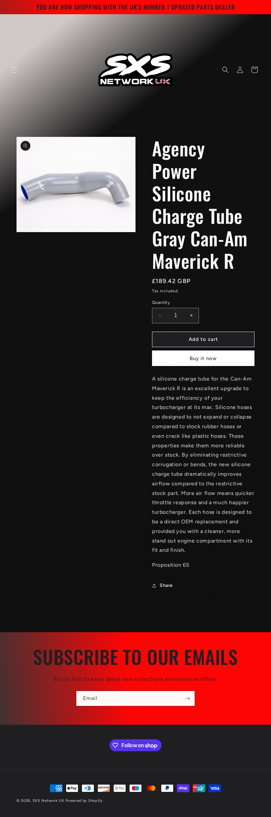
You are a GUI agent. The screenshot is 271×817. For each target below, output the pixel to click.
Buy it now (203, 358)
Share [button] (166, 585)
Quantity (161, 302)
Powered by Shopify (84, 800)
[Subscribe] (187, 698)
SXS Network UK (48, 800)
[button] (14, 69)
